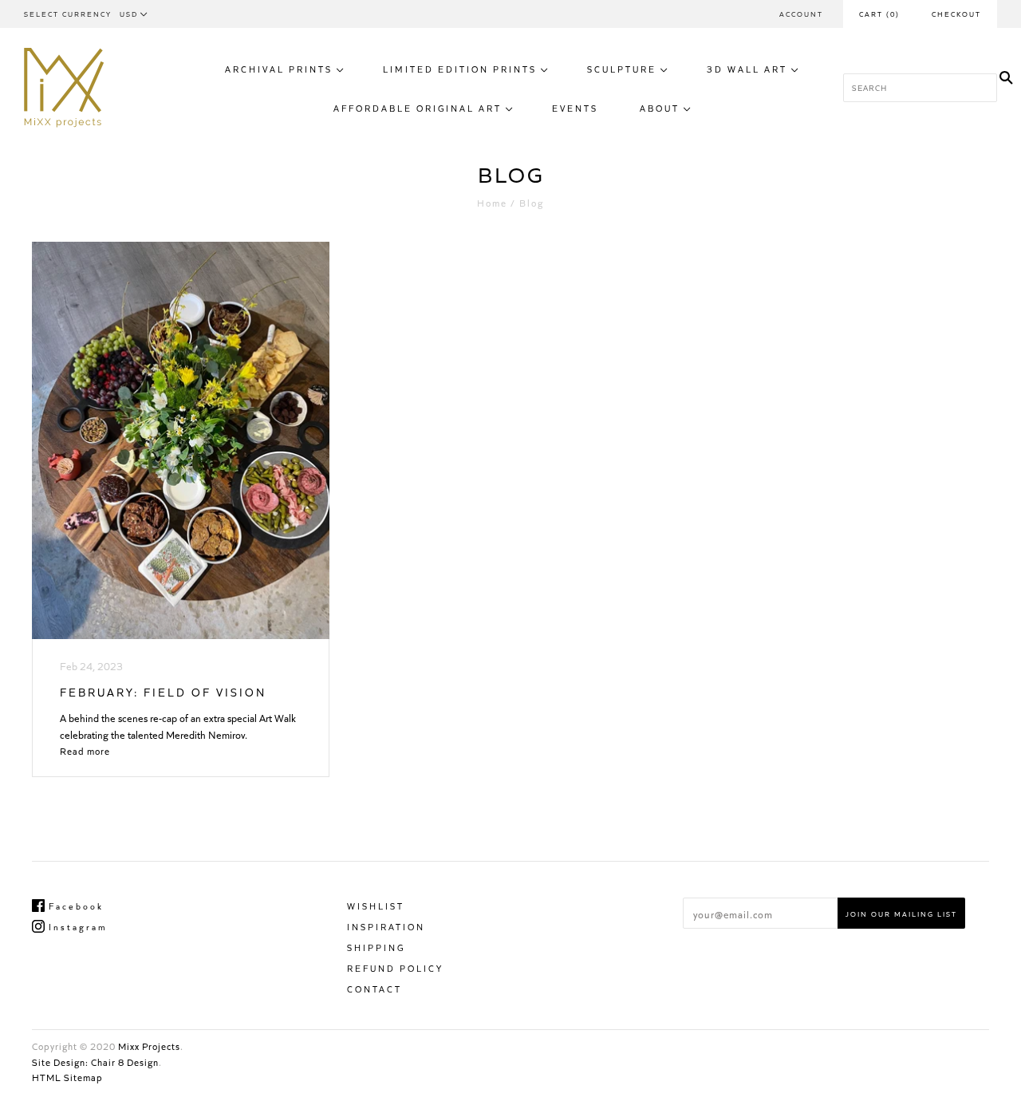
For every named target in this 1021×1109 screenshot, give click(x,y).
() (879, 13)
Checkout (956, 13)
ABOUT (660, 107)
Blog (531, 202)
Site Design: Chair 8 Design (95, 1061)
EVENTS (575, 107)
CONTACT (374, 988)
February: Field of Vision (163, 692)
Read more (85, 750)
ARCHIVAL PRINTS (279, 68)
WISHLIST (375, 905)
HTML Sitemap (67, 1076)
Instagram (76, 926)
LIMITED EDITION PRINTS (460, 68)
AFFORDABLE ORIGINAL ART (417, 107)
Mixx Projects (149, 1045)
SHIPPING (376, 947)
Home (492, 202)
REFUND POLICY (395, 967)
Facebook (74, 905)
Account (801, 13)
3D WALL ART (747, 68)
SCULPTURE (621, 68)
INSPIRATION (386, 926)
